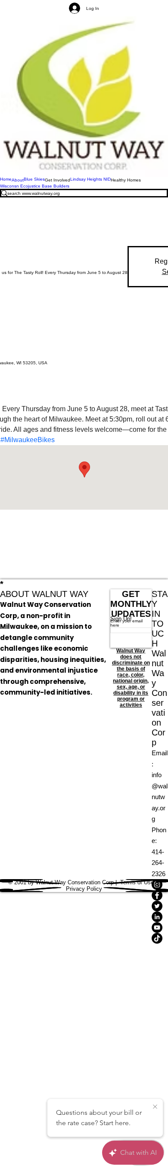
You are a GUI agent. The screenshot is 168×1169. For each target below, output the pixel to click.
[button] (57, 180)
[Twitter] (160, 906)
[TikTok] (160, 938)
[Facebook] (160, 895)
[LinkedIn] (160, 916)
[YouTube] (160, 927)
